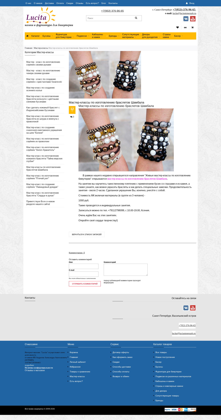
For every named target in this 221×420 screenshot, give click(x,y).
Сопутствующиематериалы (130, 35)
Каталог (35, 36)
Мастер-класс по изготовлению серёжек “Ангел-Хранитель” (42, 148)
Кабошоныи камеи (97, 35)
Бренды (159, 400)
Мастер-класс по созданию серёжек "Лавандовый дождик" (42, 185)
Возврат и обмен (121, 376)
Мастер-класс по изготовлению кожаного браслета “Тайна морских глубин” (44, 158)
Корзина (74, 352)
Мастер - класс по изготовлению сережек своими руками (43, 63)
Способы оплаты (121, 371)
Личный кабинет (78, 362)
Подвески (82, 36)
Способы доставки (122, 367)
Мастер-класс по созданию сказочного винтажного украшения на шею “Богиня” (44, 130)
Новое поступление (165, 357)
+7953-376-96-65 (187, 325)
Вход (191, 3)
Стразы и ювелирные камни (169, 386)
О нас (28, 3)
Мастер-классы (41, 48)
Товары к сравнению (80, 371)
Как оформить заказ (122, 357)
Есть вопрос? (92, 3)
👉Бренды (111, 36)
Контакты (113, 3)
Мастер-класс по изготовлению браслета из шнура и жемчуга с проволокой (42, 119)
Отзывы (79, 3)
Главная (28, 48)
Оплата (60, 3)
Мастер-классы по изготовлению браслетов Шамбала (43, 168)
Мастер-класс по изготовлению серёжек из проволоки (42, 140)
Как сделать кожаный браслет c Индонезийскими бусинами (43, 108)
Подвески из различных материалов (173, 376)
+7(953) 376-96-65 (112, 10)
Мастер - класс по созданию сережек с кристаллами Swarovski (44, 80)
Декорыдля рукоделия (150, 35)
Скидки (69, 3)
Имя (71, 262)
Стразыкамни (167, 35)
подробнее (29, 365)
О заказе (38, 3)
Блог (103, 3)
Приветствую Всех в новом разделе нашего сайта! (40, 202)
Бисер (177, 36)
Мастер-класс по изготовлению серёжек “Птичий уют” (42, 177)
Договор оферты (121, 352)
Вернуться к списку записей (86, 234)
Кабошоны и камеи (164, 381)
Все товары (161, 352)
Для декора (161, 391)
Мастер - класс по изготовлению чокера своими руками (43, 71)
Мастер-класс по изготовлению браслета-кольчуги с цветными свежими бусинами (42, 99)
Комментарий (110, 262)
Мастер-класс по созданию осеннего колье (40, 89)
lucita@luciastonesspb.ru (184, 13)
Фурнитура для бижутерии (63, 35)
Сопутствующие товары (167, 395)
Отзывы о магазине (35, 370)
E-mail (71, 270)
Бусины (47, 36)
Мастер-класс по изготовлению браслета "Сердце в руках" (42, 194)
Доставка (49, 3)
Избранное (75, 367)
